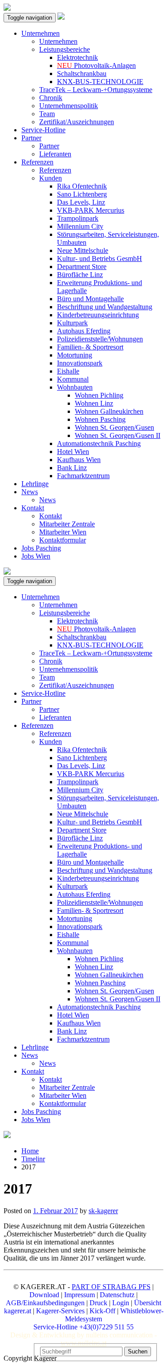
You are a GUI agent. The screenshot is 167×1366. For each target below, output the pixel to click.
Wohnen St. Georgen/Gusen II (117, 435)
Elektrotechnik (77, 57)
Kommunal (73, 379)
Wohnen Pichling (99, 395)
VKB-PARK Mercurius (90, 210)
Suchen (137, 1351)
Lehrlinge (35, 484)
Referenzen (37, 162)
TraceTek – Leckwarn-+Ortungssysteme (95, 89)
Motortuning (74, 355)
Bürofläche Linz (80, 274)
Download (44, 1295)
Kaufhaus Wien (79, 459)
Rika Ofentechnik (82, 186)
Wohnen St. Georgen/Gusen (114, 427)
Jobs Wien (35, 556)
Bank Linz (72, 467)
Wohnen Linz (94, 403)
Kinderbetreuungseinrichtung (98, 315)
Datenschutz (117, 1295)
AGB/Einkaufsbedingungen (45, 1303)
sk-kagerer (103, 1211)
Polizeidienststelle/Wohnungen (100, 339)
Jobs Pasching (41, 548)
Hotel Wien (73, 451)
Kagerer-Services (60, 1311)
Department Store (81, 266)
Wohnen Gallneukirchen (109, 411)
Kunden (50, 178)
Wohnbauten (75, 387)
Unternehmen (40, 33)
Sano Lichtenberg (82, 194)
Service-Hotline (43, 130)
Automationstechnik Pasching (99, 443)
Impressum (79, 1295)
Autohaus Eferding (83, 331)
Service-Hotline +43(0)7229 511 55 (83, 1327)
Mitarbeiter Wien (62, 532)
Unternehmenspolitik (68, 105)
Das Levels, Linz (81, 202)
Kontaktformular (62, 540)
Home (30, 1151)
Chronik (50, 97)
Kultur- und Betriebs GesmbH (99, 258)
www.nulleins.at (83, 1343)
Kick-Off (102, 1311)
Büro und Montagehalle (90, 299)
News (29, 492)
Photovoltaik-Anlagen (96, 65)
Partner (31, 138)
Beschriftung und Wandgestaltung (104, 307)
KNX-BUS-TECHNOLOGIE (100, 81)
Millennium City (80, 226)
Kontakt (32, 508)
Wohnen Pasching (100, 419)
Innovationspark (79, 363)
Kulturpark (72, 323)
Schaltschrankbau (81, 73)
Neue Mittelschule (82, 250)
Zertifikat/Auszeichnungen (76, 122)
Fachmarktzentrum (83, 475)
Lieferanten (55, 154)
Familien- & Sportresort (90, 347)
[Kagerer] (61, 17)
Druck (98, 1303)
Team (47, 114)
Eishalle (68, 371)
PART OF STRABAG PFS (111, 1286)
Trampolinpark (77, 218)
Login (120, 1303)
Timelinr (33, 1159)
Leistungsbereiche (64, 49)
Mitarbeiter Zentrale (67, 524)
